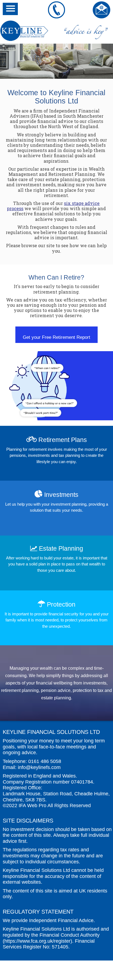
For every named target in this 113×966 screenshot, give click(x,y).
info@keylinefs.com (39, 767)
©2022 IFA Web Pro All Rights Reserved (47, 805)
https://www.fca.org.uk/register (37, 941)
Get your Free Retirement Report (56, 337)
